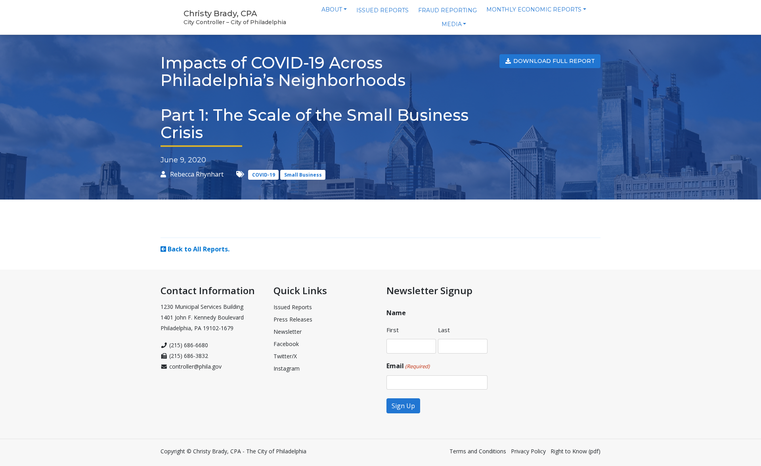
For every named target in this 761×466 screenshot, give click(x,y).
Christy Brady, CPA (220, 13)
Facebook (286, 344)
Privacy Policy (528, 451)
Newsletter (287, 331)
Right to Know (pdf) (575, 451)
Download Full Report (553, 61)
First (392, 330)
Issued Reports (292, 307)
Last (444, 330)
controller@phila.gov (195, 366)
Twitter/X (285, 356)
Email (408, 365)
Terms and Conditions (477, 451)
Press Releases (292, 319)
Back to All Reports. (197, 249)
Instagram (286, 368)
